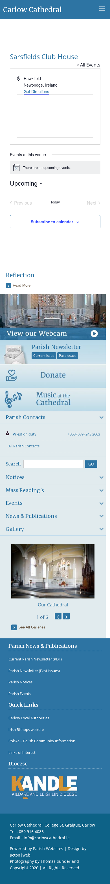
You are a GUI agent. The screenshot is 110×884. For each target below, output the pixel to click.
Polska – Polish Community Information (41, 741)
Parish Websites (48, 848)
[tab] (53, 417)
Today (55, 202)
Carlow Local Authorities (28, 718)
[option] (52, 576)
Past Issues (67, 355)
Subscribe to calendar (52, 221)
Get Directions (36, 91)
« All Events (88, 65)
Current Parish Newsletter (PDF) (35, 659)
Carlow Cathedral (32, 9)
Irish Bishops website (26, 729)
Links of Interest (22, 752)
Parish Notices (20, 682)
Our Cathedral (53, 605)
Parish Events (19, 694)
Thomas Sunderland (60, 861)
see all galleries (31, 627)
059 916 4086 (31, 831)
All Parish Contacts (23, 446)
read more (21, 285)
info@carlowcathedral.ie (47, 837)
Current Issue (43, 355)
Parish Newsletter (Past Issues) (34, 671)
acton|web (20, 855)
